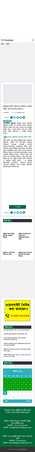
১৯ (21, 388)
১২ (21, 384)
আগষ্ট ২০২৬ (17, 371)
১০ (13, 384)
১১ (17, 384)
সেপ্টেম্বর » (28, 401)
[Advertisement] (17, 18)
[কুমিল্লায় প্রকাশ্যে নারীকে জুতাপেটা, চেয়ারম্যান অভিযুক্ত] (9, 227)
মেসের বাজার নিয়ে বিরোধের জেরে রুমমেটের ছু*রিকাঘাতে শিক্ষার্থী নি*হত (15, 338)
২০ (25, 388)
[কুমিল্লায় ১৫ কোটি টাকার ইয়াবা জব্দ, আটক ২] (9, 246)
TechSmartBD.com (23, 449)
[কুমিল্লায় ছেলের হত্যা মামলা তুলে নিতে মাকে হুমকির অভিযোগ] (25, 246)
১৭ (13, 388)
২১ (29, 388)
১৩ (25, 384)
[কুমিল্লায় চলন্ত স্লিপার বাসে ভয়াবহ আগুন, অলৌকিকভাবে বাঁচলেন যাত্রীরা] (25, 227)
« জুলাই (6, 401)
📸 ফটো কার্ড (17, 207)
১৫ (5, 388)
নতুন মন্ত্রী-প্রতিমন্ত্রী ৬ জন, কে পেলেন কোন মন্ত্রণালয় (17, 330)
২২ (5, 393)
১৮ (17, 388)
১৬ (9, 388)
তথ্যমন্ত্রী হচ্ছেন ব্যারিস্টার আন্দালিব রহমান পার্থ (15, 334)
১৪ (29, 384)
